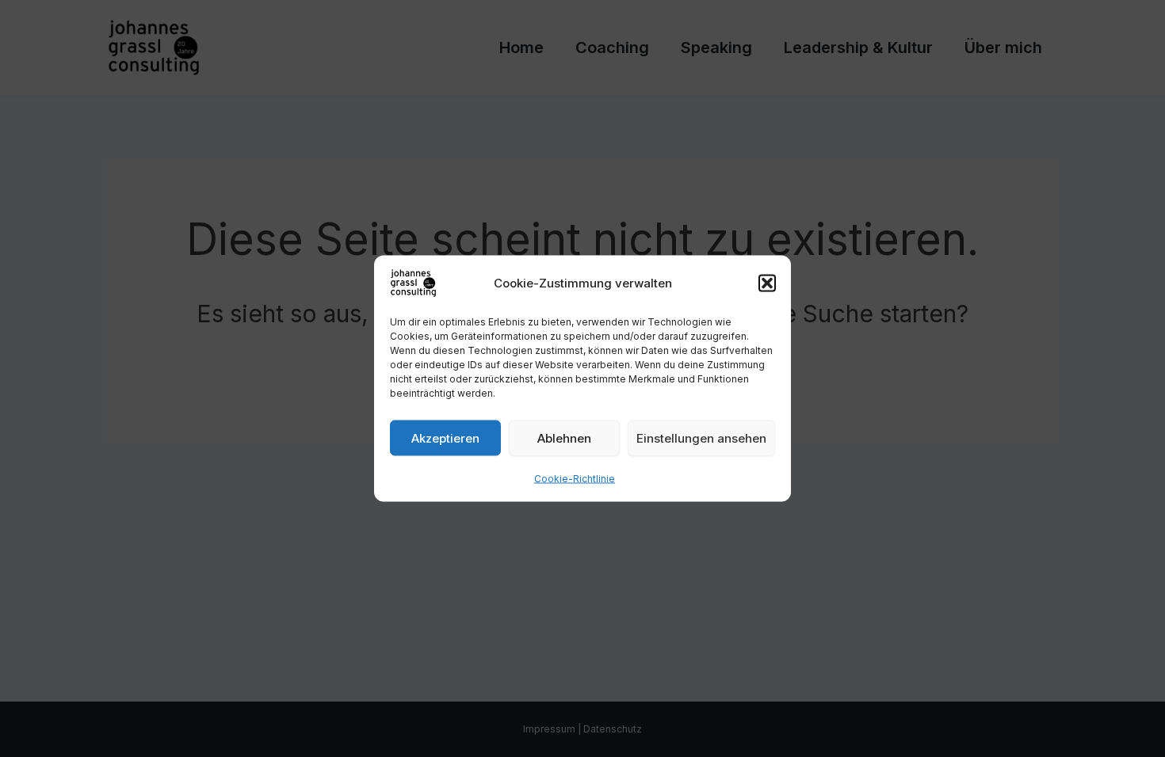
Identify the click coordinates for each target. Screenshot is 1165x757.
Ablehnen (564, 437)
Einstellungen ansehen (701, 437)
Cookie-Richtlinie (574, 479)
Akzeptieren (445, 437)
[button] (767, 283)
